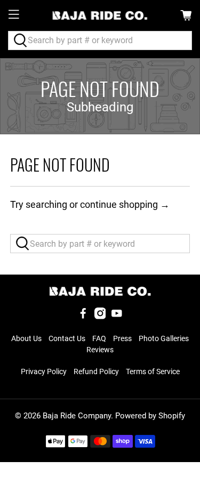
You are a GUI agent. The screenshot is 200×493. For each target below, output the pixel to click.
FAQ (99, 338)
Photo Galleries (164, 338)
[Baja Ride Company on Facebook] (83, 316)
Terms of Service (153, 371)
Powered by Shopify (150, 416)
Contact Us (67, 338)
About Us (26, 338)
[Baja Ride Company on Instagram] (100, 316)
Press (122, 338)
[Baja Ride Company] (100, 15)
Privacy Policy (44, 371)
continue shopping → (125, 204)
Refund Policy (96, 371)
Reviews (100, 349)
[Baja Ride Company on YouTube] (117, 316)
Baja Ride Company (77, 416)
